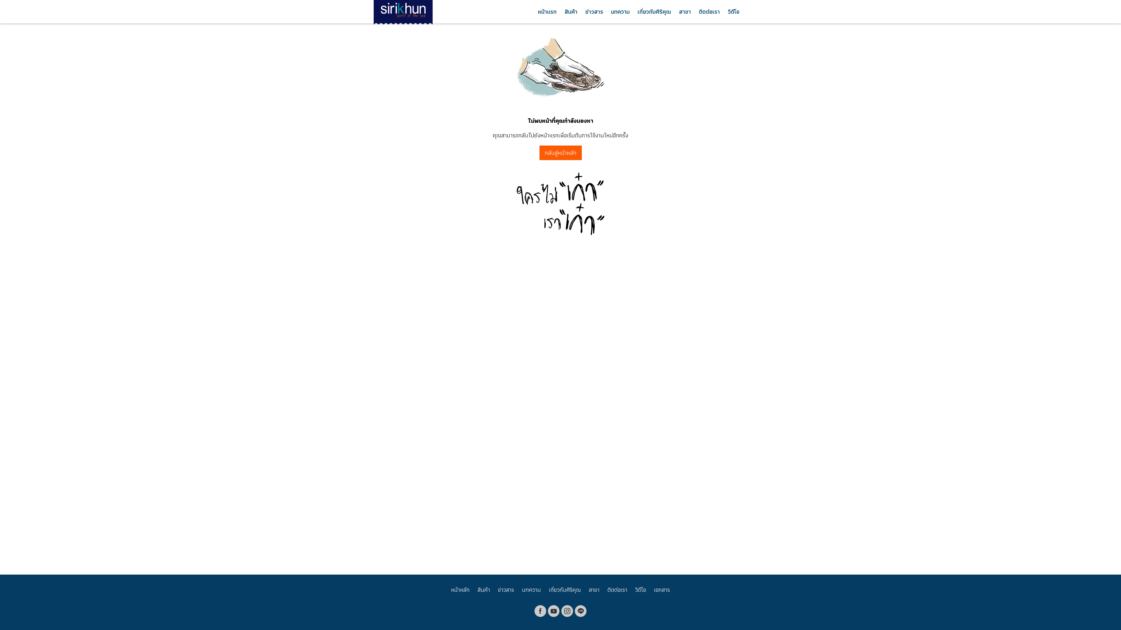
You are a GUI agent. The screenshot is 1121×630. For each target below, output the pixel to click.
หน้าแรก (547, 11)
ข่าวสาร (594, 11)
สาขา (685, 11)
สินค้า (571, 11)
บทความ (620, 11)
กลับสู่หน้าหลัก (561, 153)
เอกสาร (662, 589)
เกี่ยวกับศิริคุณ (654, 11)
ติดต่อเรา (709, 11)
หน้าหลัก (460, 589)
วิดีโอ (733, 11)
